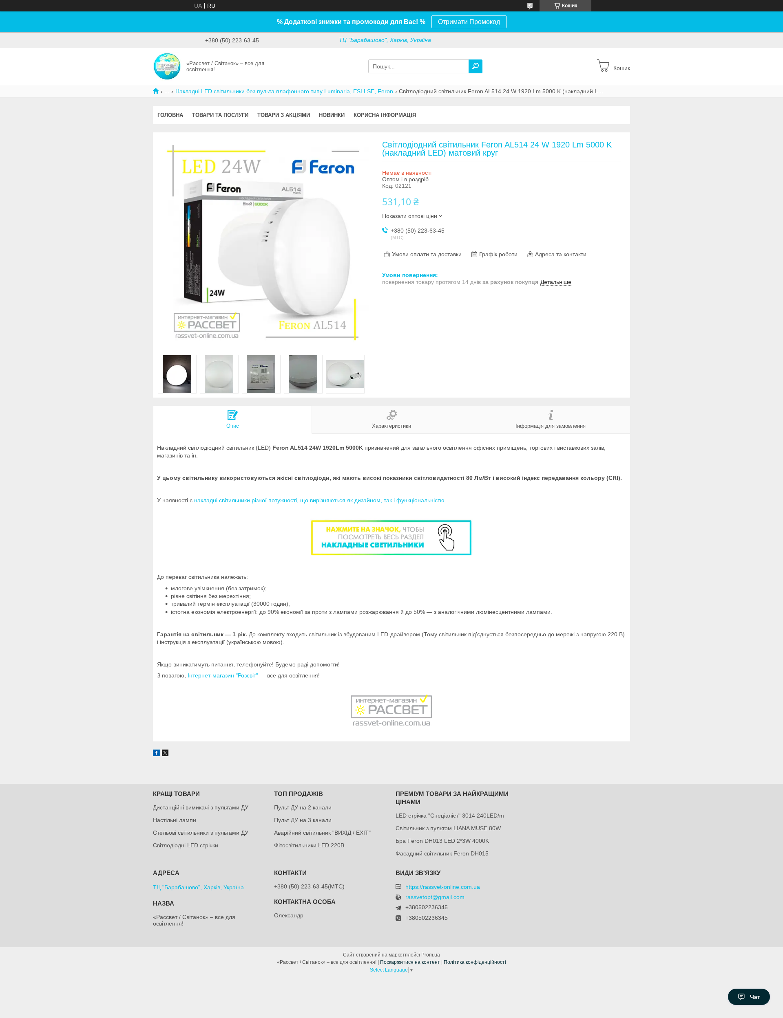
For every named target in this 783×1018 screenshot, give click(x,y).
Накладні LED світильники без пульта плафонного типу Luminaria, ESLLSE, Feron (284, 91)
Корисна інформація (385, 115)
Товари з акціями (283, 115)
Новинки (332, 115)
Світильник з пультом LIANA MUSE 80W (448, 828)
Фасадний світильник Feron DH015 (442, 853)
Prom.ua (430, 955)
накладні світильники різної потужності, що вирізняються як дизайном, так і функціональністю (319, 500)
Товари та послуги (220, 115)
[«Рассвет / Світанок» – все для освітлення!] (167, 66)
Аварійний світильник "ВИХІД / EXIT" (322, 832)
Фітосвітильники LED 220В (309, 845)
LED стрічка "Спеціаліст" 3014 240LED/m (450, 815)
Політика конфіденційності (475, 962)
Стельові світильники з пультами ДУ (200, 832)
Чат (755, 997)
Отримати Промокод (469, 21)
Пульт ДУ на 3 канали (303, 820)
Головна (170, 115)
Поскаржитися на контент (410, 962)
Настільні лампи (174, 820)
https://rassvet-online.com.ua (442, 887)
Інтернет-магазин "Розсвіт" (223, 675)
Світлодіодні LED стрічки (185, 845)
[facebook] (156, 754)
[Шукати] (475, 66)
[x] (165, 754)
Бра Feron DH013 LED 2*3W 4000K (442, 841)
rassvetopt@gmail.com (434, 897)
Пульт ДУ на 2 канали (303, 807)
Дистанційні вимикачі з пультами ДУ (200, 807)
